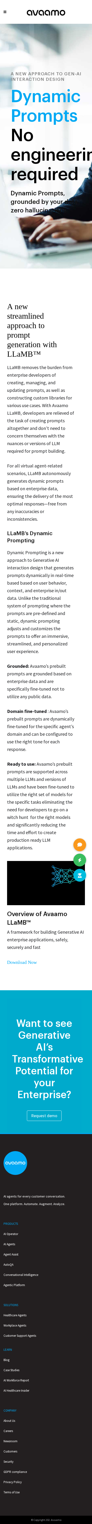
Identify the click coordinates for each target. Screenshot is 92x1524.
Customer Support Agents (20, 1336)
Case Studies (11, 1370)
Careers (8, 1431)
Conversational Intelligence (21, 1275)
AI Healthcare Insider (16, 1391)
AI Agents (9, 1244)
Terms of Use (12, 1492)
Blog (6, 1360)
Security (8, 1462)
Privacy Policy (13, 1482)
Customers (10, 1451)
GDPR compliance (15, 1472)
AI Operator (11, 1234)
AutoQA (8, 1265)
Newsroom (10, 1441)
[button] (79, 875)
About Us (9, 1421)
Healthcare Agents (15, 1315)
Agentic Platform (14, 1285)
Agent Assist (11, 1254)
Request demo (44, 1115)
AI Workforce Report (16, 1380)
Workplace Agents (15, 1325)
